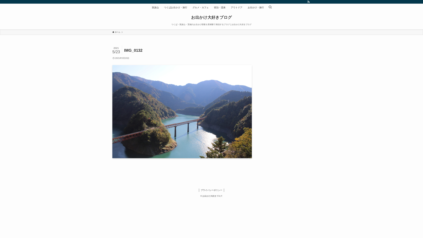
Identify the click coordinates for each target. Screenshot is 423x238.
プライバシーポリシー (211, 190)
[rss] (308, 2)
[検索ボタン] (270, 7)
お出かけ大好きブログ (211, 17)
